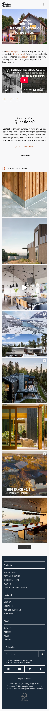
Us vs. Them (9, 613)
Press (6, 636)
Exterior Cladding (12, 576)
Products (8, 565)
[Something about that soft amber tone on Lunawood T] (24, 194)
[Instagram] (8, 669)
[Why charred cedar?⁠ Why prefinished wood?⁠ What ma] (24, 473)
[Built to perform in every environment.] (24, 380)
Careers (7, 639)
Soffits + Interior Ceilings (15, 587)
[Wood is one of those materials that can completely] (24, 287)
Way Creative (37, 688)
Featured (8, 595)
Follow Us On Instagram (17, 168)
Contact (27, 678)
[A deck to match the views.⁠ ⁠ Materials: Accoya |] (24, 520)
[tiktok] (40, 669)
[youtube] (19, 669)
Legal (20, 678)
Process (7, 632)
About (6, 621)
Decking (7, 583)
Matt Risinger (12, 51)
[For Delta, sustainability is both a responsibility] (24, 241)
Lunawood (8, 606)
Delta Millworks (19, 54)
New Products (10, 572)
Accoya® (24, 57)
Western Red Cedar (12, 610)
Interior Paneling (11, 580)
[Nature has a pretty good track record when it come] (24, 334)
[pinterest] (29, 669)
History (7, 628)
